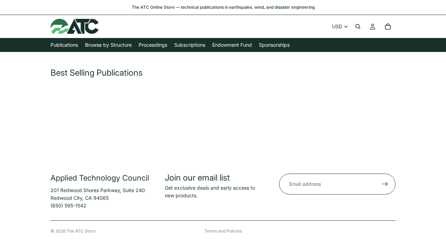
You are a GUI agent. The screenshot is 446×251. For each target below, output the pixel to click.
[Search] (358, 26)
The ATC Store (81, 231)
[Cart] (387, 26)
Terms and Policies (223, 231)
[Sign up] (385, 184)
